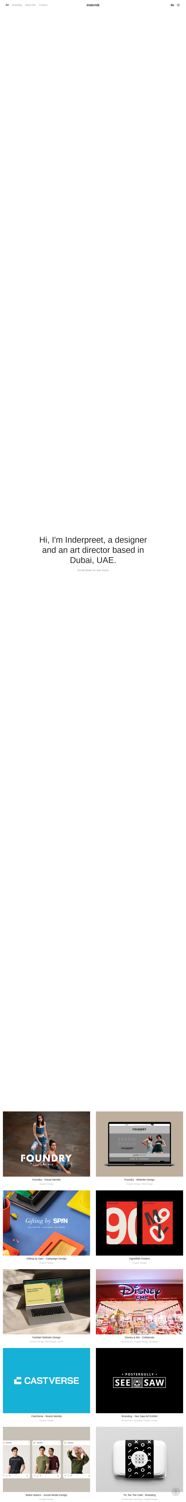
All (7, 5)
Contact (43, 5)
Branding (17, 5)
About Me (30, 5)
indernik (93, 5)
